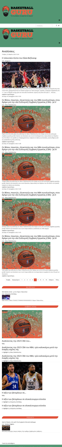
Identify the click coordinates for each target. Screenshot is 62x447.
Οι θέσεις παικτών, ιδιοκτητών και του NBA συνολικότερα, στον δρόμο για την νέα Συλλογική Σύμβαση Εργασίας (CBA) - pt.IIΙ (31, 237)
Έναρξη (8, 280)
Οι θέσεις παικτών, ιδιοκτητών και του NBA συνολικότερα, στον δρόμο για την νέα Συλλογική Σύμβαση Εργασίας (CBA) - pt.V (31, 101)
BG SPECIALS (30, 287)
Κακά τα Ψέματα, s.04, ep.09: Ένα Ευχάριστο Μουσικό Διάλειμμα (19, 422)
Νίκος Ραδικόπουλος (10, 105)
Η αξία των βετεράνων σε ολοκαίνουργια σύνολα (24, 399)
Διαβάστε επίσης (30, 306)
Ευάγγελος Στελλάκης (10, 294)
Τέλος (57, 280)
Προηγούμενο (16, 280)
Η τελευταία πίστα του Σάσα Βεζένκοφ (19, 58)
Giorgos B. (7, 61)
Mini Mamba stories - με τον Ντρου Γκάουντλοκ (14, 292)
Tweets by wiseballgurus (8, 443)
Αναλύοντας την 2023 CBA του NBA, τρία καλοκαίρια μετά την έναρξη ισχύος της (30, 348)
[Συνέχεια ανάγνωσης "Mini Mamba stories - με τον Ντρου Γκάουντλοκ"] (31, 297)
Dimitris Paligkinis (9, 424)
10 (46, 280)
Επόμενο (51, 280)
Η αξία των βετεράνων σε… (14, 392)
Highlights (5, 352)
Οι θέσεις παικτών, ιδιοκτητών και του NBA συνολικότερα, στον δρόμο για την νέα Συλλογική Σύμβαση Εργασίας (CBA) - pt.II (31, 193)
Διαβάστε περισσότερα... (8, 94)
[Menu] (59, 20)
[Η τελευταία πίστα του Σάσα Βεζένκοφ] (31, 75)
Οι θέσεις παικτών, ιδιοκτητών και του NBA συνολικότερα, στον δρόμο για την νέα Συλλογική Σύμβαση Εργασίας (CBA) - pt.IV (31, 148)
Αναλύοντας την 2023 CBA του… (16, 341)
